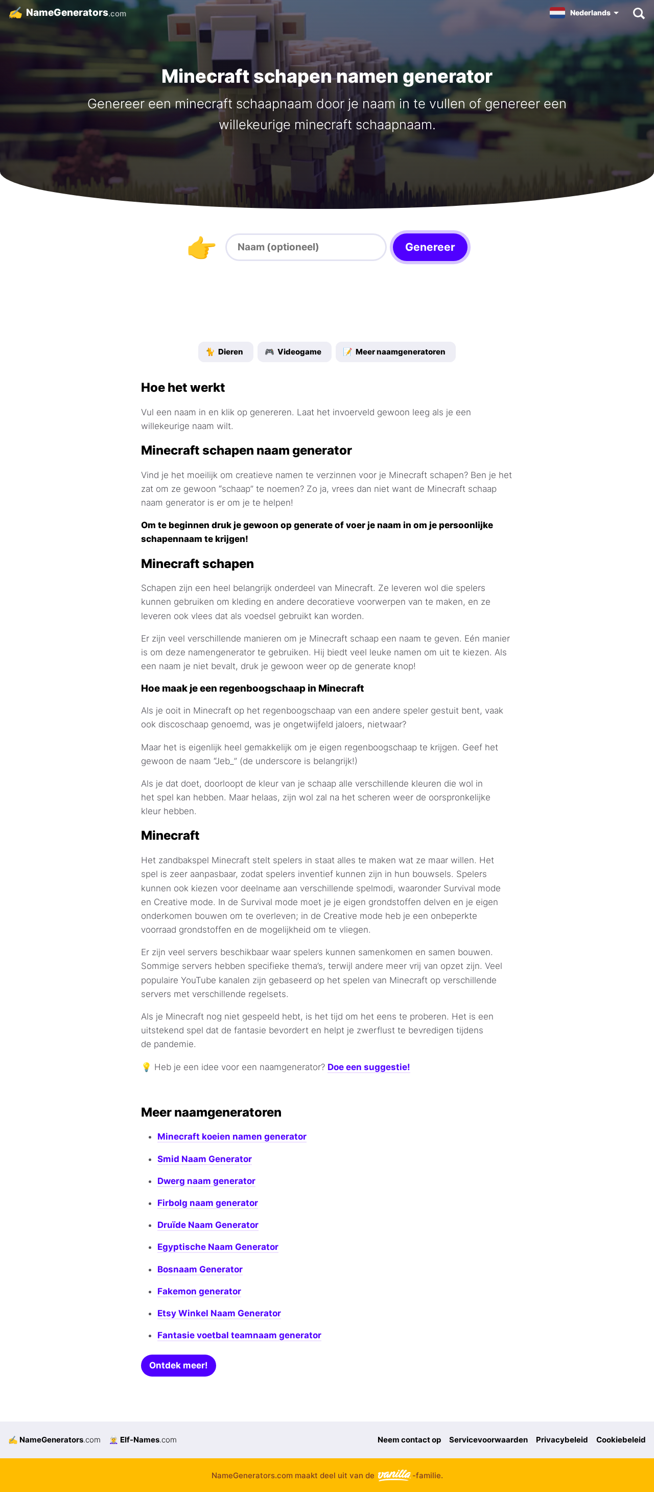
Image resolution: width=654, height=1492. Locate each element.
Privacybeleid (562, 1439)
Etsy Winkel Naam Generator (219, 1313)
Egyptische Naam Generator (217, 1247)
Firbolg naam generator (207, 1203)
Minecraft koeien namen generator (232, 1136)
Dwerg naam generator (206, 1181)
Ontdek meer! (178, 1365)
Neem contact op (409, 1439)
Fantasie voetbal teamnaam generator (239, 1335)
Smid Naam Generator (204, 1159)
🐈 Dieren (224, 352)
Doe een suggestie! (369, 1067)
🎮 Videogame (293, 352)
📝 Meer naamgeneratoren (394, 352)
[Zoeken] (638, 13)
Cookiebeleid (621, 1439)
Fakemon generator (199, 1291)
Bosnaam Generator (200, 1269)
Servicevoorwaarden (488, 1439)
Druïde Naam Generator (208, 1225)
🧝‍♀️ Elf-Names (143, 1439)
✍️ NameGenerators (54, 1439)
